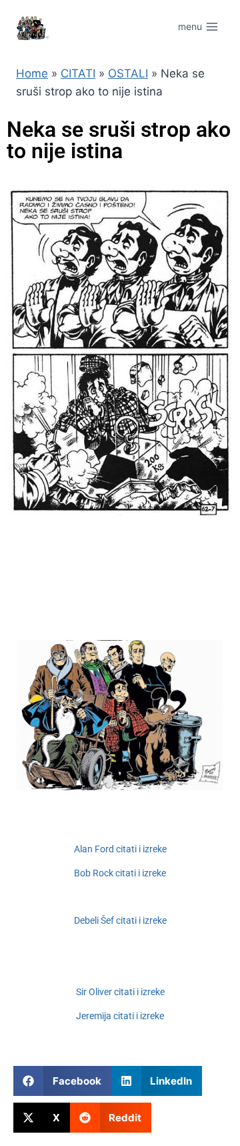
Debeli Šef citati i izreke (120, 920)
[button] (62, 1081)
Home (32, 73)
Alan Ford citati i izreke (120, 849)
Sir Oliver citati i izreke (120, 991)
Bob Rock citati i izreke (120, 873)
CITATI (78, 73)
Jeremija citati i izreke (120, 1016)
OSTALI (128, 73)
